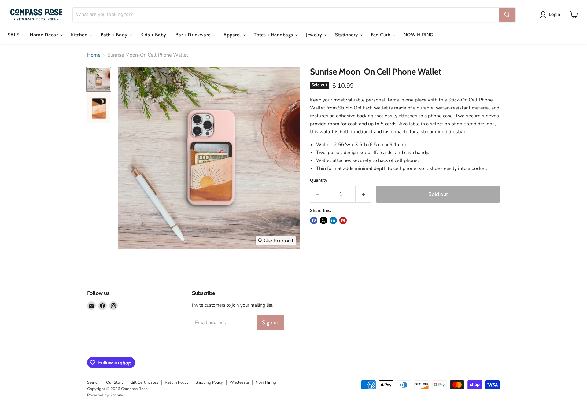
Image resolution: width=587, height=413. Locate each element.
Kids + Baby (153, 35)
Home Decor (44, 35)
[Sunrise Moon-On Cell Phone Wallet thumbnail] (99, 79)
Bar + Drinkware (193, 35)
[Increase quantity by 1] (363, 194)
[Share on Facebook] (313, 220)
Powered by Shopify (105, 395)
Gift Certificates (144, 382)
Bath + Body (115, 35)
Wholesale (239, 382)
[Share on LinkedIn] (333, 220)
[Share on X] (323, 220)
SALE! (14, 35)
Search (93, 382)
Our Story (115, 382)
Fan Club (381, 35)
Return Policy (177, 382)
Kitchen (80, 35)
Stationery (347, 35)
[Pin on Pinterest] (343, 220)
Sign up (270, 322)
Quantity (318, 180)
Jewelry (314, 35)
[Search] (507, 15)
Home (94, 55)
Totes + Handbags (274, 35)
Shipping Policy (209, 382)
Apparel (232, 35)
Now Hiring (266, 382)
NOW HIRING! (419, 35)
